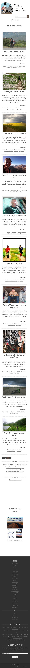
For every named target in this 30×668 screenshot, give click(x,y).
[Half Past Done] (15, 13)
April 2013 (15, 600)
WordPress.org (15, 619)
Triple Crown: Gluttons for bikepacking (14, 133)
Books (20, 323)
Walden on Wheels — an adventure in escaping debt (14, 306)
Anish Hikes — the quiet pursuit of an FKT (14, 176)
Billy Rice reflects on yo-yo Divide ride (14, 215)
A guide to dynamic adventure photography (15, 468)
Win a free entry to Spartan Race (18, 640)
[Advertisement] (15, 494)
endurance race (10, 451)
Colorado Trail (20, 66)
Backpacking (17, 190)
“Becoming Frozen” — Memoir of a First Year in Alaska (15, 466)
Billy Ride (19, 371)
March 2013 (15, 602)
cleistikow (4, 630)
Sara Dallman (23, 371)
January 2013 (15, 605)
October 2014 (15, 576)
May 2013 (15, 598)
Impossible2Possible (9, 281)
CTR (10, 109)
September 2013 (15, 591)
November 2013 (15, 587)
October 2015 (15, 564)
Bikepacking (14, 66)
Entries (15, 615)
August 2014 (15, 578)
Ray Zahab (15, 281)
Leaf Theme (17, 666)
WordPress (26, 666)
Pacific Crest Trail (12, 191)
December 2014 (15, 573)
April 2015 (15, 569)
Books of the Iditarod (17, 638)
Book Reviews (14, 323)
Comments (15, 617)
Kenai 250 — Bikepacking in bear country (14, 434)
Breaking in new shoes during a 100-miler (15, 471)
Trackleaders (13, 109)
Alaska (24, 449)
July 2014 (15, 580)
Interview (18, 149)
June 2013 (15, 596)
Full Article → (23, 64)
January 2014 (15, 584)
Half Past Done (16, 664)
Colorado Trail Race (9, 151)
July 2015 (15, 565)
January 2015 (15, 571)
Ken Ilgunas (23, 323)
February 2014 (15, 582)
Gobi (24, 279)
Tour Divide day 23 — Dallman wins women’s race (14, 356)
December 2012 (15, 607)
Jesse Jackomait (13, 67)
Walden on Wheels (11, 325)
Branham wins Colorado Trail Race (14, 51)
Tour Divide (16, 151)
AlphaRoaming (5, 627)
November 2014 (15, 574)
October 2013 (15, 589)
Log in (15, 613)
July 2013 (15, 594)
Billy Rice (19, 232)
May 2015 (15, 567)
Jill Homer (9, 66)
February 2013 (15, 603)
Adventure (13, 107)
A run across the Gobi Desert (14, 263)
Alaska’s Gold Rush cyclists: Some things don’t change (15, 464)
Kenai (14, 451)
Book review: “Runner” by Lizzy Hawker (15, 469)
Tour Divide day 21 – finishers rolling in (14, 397)
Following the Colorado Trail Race (14, 91)
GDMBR (22, 411)
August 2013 (15, 593)
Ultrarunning (19, 279)
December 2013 (15, 585)
